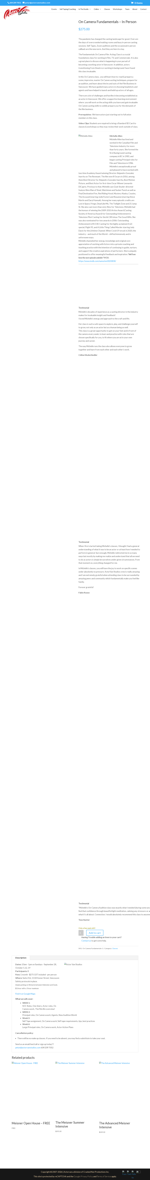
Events (54, 9)
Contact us (86, 940)
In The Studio (83, 9)
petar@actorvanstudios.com (28, 1047)
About (134, 9)
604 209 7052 (15, 3)
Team (127, 9)
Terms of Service (104, 1176)
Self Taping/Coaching (68, 9)
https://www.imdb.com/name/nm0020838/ (97, 261)
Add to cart (95, 932)
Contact (143, 9)
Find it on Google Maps (25, 994)
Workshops (117, 9)
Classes (107, 9)
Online (96, 9)
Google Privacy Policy (83, 1176)
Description (20, 958)
